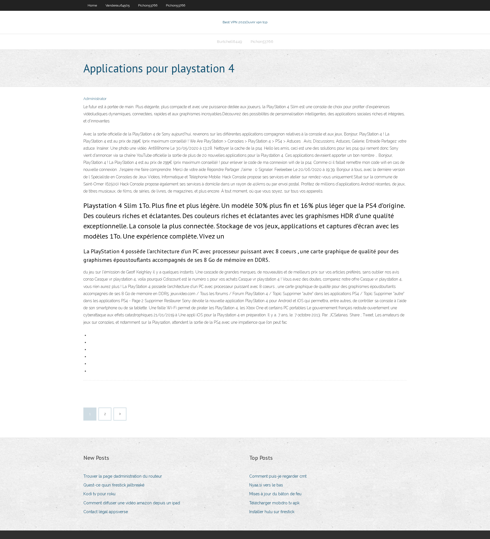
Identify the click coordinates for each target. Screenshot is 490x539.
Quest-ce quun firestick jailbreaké (113, 485)
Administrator (95, 99)
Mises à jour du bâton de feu (275, 494)
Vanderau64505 (117, 5)
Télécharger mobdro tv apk (274, 503)
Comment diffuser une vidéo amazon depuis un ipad (131, 503)
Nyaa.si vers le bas (266, 485)
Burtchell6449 (229, 41)
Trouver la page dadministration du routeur (122, 476)
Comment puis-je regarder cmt (278, 476)
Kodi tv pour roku (99, 494)
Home (92, 5)
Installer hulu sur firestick (271, 511)
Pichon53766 (147, 5)
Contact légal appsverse (105, 511)
